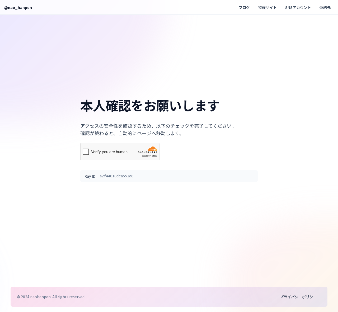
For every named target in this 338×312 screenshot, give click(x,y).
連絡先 (325, 7)
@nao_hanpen (18, 7)
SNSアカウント (298, 7)
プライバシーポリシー (298, 296)
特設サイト (267, 7)
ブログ (244, 7)
